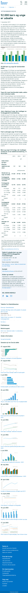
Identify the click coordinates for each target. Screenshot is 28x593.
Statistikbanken (6, 558)
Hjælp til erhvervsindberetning (10, 550)
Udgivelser (11, 7)
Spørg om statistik (7, 552)
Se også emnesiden (6, 339)
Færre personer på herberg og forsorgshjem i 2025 (13, 416)
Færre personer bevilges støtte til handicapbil (12, 372)
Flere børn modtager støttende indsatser (11, 431)
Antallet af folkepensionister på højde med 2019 (13, 491)
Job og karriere (6, 560)
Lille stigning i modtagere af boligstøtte (11, 505)
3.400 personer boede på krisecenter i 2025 (12, 462)
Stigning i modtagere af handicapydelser (11, 358)
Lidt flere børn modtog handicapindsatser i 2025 (13, 476)
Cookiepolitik (5, 573)
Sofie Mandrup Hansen (8, 271)
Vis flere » (3, 322)
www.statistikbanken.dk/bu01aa (11, 63)
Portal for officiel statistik (8, 564)
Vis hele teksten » (6, 287)
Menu (25, 4)
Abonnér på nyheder (7, 581)
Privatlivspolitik (6, 571)
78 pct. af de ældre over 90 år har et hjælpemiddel (14, 401)
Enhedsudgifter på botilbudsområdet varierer (12, 386)
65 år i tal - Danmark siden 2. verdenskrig (11, 331)
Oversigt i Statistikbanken (7, 307)
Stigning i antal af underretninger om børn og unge (14, 519)
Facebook (4, 583)
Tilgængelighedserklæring (9, 575)
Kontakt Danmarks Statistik (9, 548)
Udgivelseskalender (7, 562)
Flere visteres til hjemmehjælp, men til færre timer (14, 534)
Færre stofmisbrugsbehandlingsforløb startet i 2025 (13, 447)
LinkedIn (4, 585)
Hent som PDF (7, 260)
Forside (2, 7)
